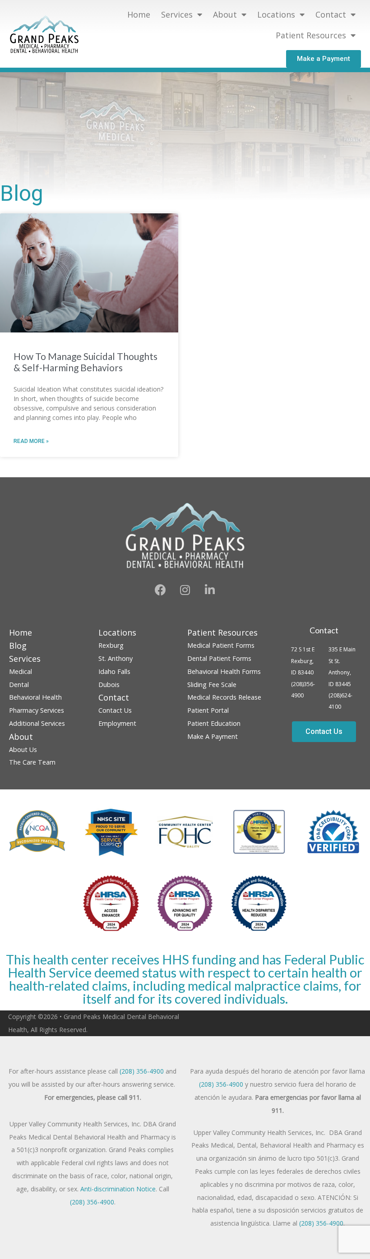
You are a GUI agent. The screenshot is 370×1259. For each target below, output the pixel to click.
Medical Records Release (224, 697)
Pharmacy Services (36, 710)
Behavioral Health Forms (224, 671)
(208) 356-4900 (142, 1071)
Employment (117, 723)
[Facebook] (160, 589)
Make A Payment (212, 736)
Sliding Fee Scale (211, 684)
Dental (19, 684)
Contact (324, 630)
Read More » (31, 441)
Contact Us (115, 710)
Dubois (109, 684)
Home (138, 14)
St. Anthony (115, 658)
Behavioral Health (35, 697)
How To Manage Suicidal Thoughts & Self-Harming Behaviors (85, 361)
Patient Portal (208, 710)
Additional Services (37, 723)
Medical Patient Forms (220, 645)
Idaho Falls (114, 671)
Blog (18, 645)
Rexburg (111, 645)
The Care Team (32, 762)
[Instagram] (185, 589)
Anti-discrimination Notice (118, 1189)
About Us (23, 749)
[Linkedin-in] (210, 589)
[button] (323, 59)
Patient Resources (311, 35)
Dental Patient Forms (219, 658)
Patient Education (213, 723)
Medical (20, 671)
